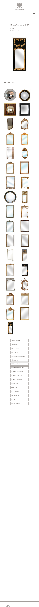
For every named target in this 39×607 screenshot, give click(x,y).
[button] (34, 13)
